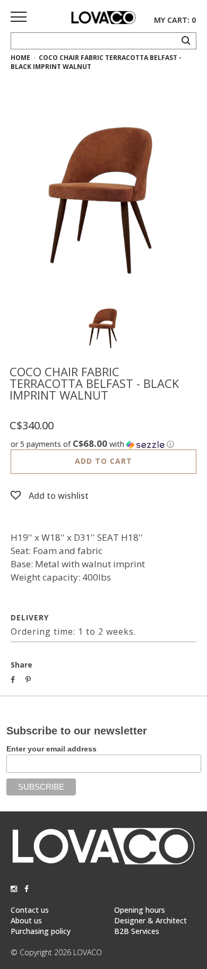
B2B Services (136, 931)
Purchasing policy (41, 931)
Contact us (30, 910)
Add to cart (103, 461)
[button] (103, 444)
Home (20, 57)
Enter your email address (51, 749)
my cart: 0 (175, 20)
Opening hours (139, 910)
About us (26, 920)
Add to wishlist (59, 495)
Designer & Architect (150, 920)
